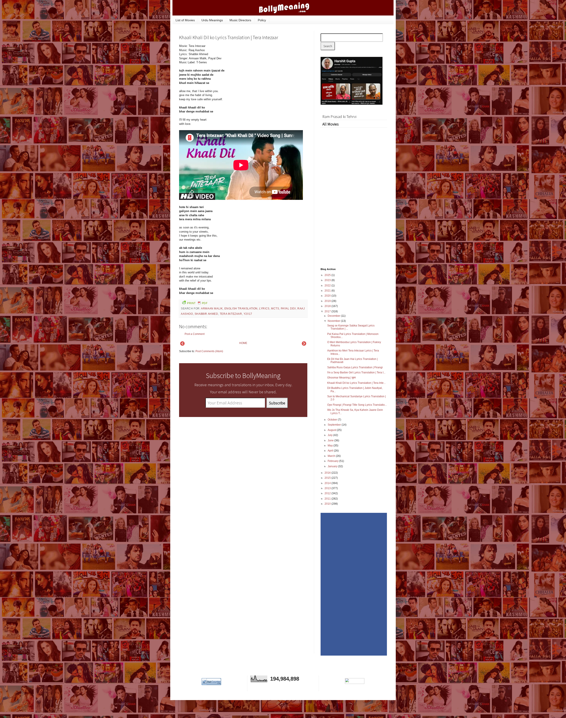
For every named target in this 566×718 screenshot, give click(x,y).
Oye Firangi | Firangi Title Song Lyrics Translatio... (357, 404)
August (332, 430)
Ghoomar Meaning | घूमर (341, 377)
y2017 (248, 313)
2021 (328, 290)
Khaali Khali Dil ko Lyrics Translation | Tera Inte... (356, 382)
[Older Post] (304, 344)
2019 (328, 301)
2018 (328, 306)
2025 (328, 275)
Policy (262, 20)
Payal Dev (288, 308)
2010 (328, 503)
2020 (328, 295)
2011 (328, 498)
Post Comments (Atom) (209, 351)
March (332, 455)
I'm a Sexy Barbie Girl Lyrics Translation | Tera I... (356, 372)
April (331, 450)
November (334, 320)
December (334, 315)
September (335, 424)
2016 (328, 472)
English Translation (241, 308)
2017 (328, 311)
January (333, 466)
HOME (243, 343)
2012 (328, 493)
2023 (328, 280)
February (333, 461)
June (331, 440)
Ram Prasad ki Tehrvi (339, 116)
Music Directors (240, 20)
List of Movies (185, 20)
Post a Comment (195, 334)
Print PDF (197, 303)
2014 (328, 483)
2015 (328, 477)
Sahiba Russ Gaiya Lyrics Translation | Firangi (355, 367)
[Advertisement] (274, 74)
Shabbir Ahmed (206, 313)
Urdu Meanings (212, 20)
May (330, 445)
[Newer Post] (182, 344)
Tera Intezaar (231, 313)
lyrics (264, 308)
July (330, 435)
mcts (275, 308)
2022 (328, 285)
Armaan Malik (212, 308)
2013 (328, 488)
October (333, 419)
